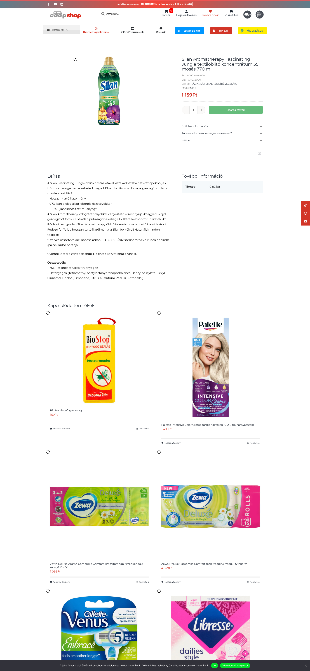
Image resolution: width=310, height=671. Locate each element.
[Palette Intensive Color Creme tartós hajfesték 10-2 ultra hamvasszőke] (211, 367)
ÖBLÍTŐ (219, 83)
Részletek (143, 428)
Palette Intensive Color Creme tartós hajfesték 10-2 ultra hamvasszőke (208, 424)
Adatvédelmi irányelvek (235, 665)
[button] (222, 126)
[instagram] (61, 4)
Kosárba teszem (235, 110)
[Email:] (259, 153)
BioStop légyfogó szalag (66, 410)
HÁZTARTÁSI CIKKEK (202, 83)
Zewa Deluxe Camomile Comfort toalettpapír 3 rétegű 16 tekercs (204, 564)
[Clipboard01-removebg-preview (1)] (65, 9)
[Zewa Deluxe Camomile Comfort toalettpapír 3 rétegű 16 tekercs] (211, 506)
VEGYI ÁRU (231, 83)
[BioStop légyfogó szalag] (99, 360)
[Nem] (305, 665)
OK (214, 665)
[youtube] (55, 4)
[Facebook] (253, 153)
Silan (193, 87)
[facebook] (48, 4)
